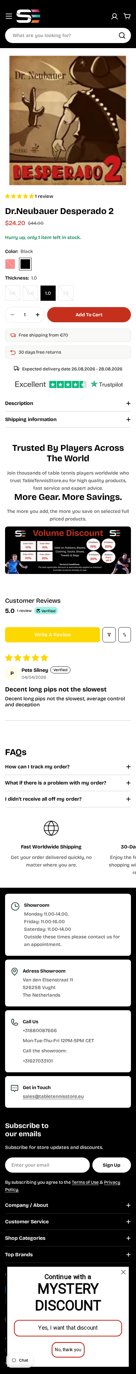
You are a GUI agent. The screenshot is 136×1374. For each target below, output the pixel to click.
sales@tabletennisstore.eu (53, 1096)
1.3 (68, 295)
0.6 (32, 295)
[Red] (10, 264)
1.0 (48, 293)
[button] (20, 196)
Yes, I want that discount (68, 1328)
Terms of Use (85, 1182)
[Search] (122, 35)
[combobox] (68, 35)
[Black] (25, 264)
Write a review (52, 635)
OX (14, 295)
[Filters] (109, 634)
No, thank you (68, 1349)
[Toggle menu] (9, 16)
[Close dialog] (123, 1272)
